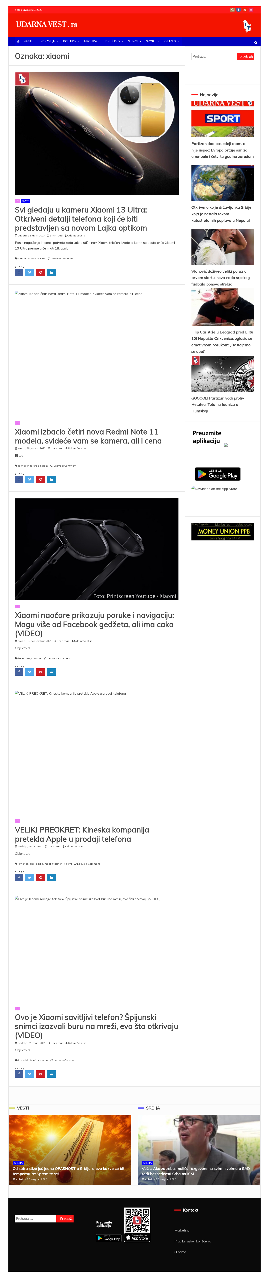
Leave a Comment (62, 258)
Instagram (251, 10)
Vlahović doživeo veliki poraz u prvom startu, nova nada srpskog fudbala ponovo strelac (220, 278)
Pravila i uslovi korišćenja (192, 1241)
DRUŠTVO (112, 41)
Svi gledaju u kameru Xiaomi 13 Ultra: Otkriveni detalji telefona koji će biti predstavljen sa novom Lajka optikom (81, 218)
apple (33, 863)
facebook (24, 658)
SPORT (151, 41)
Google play (232, 10)
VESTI (28, 41)
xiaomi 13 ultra (37, 258)
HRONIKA (90, 41)
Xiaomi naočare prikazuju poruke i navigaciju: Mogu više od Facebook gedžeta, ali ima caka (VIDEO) (94, 624)
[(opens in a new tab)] (97, 354)
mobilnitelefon (30, 465)
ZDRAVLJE (48, 41)
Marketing (182, 1230)
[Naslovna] (18, 41)
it (19, 465)
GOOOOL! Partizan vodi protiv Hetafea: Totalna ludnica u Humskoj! (217, 404)
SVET (25, 201)
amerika (23, 863)
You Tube (244, 10)
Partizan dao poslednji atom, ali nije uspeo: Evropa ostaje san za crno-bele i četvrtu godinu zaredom (222, 150)
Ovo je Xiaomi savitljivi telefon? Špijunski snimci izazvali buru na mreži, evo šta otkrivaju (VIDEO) (96, 1026)
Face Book (238, 10)
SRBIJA (18, 1162)
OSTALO (170, 41)
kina (40, 863)
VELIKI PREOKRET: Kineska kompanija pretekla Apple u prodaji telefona (82, 834)
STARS (133, 41)
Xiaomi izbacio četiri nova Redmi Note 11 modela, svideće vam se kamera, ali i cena (88, 436)
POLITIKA (69, 41)
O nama (180, 1252)
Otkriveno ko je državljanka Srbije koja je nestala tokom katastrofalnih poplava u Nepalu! (221, 214)
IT (17, 201)
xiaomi (22, 258)
